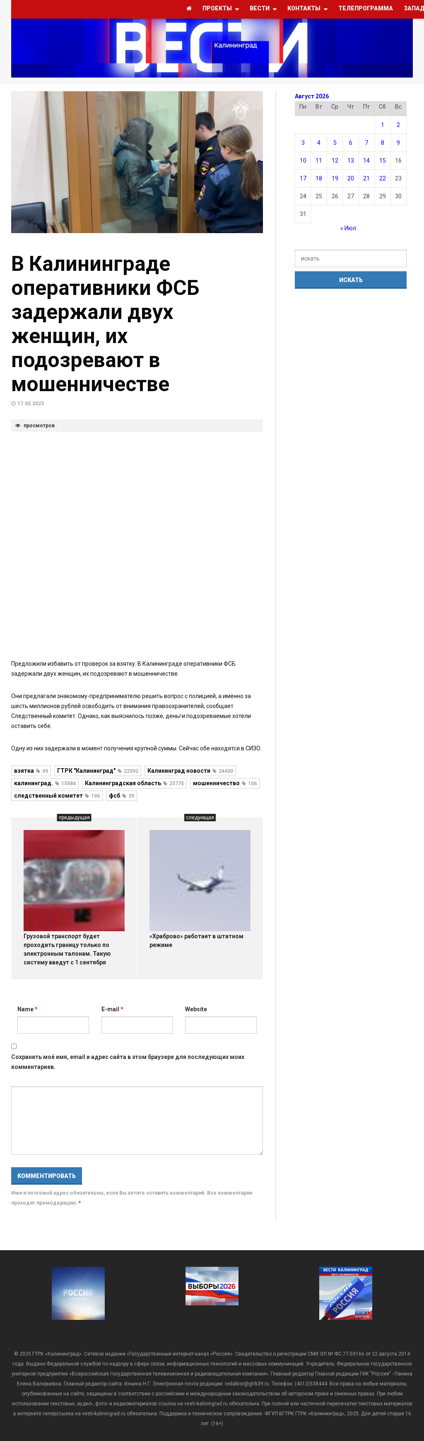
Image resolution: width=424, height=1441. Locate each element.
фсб (121, 795)
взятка (31, 770)
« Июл (348, 228)
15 (382, 160)
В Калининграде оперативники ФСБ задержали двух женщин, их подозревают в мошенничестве (105, 324)
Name (27, 1009)
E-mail (112, 1009)
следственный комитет (57, 795)
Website (196, 1009)
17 (303, 178)
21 (366, 178)
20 (350, 178)
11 (319, 160)
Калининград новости (190, 770)
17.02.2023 (30, 403)
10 (303, 160)
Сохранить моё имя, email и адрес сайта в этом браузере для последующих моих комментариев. (127, 1062)
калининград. (45, 783)
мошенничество (225, 783)
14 (366, 160)
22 (382, 178)
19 (335, 178)
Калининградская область (134, 783)
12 (335, 160)
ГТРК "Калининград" (97, 770)
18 (319, 178)
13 (350, 160)
